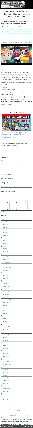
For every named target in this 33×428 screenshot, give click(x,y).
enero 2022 (5, 353)
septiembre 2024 (7, 267)
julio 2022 (5, 337)
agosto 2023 (6, 302)
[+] (16, 122)
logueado (9, 160)
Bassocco (19, 410)
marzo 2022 (5, 348)
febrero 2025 (6, 254)
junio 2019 (5, 394)
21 (16, 207)
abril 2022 (5, 345)
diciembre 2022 (6, 324)
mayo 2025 (5, 246)
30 (25, 209)
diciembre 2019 (6, 385)
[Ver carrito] (26, 4)
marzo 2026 (5, 232)
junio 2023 (5, 307)
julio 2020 (5, 367)
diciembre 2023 (6, 291)
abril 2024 (5, 281)
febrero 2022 (6, 351)
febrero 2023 (6, 318)
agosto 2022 (6, 334)
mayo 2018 (5, 396)
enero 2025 (5, 256)
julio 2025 (5, 240)
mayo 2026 (5, 227)
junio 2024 (5, 275)
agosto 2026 (6, 219)
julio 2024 (5, 272)
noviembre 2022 (7, 326)
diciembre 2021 (6, 356)
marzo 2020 (5, 377)
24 (29, 207)
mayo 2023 (5, 310)
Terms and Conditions (13, 415)
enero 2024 (5, 289)
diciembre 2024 (6, 259)
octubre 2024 (6, 264)
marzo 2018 (5, 399)
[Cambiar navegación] (30, 4)
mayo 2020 (5, 372)
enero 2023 (5, 321)
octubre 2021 (6, 361)
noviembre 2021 (6, 359)
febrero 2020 (6, 380)
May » (5, 211)
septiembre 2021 (7, 364)
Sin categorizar (26, 42)
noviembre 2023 (7, 294)
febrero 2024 (6, 286)
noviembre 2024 (7, 262)
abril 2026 (5, 229)
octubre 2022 (6, 329)
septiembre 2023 (7, 299)
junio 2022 (5, 340)
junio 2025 (5, 243)
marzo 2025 (5, 251)
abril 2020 (5, 375)
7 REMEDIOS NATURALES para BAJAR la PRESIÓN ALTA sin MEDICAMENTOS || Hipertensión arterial (15, 135)
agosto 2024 (6, 270)
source (2, 108)
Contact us (26, 415)
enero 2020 (5, 383)
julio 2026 (5, 221)
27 (11, 209)
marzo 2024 (5, 283)
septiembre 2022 (7, 332)
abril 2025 (5, 248)
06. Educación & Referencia (9, 186)
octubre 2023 (6, 297)
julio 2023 (5, 305)
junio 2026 (5, 224)
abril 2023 (5, 313)
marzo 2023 (5, 316)
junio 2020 (5, 369)
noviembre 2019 (6, 388)
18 (3, 207)
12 (7, 205)
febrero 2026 (6, 235)
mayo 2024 (5, 278)
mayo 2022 (5, 342)
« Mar (2, 211)
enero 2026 (5, 238)
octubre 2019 (6, 391)
